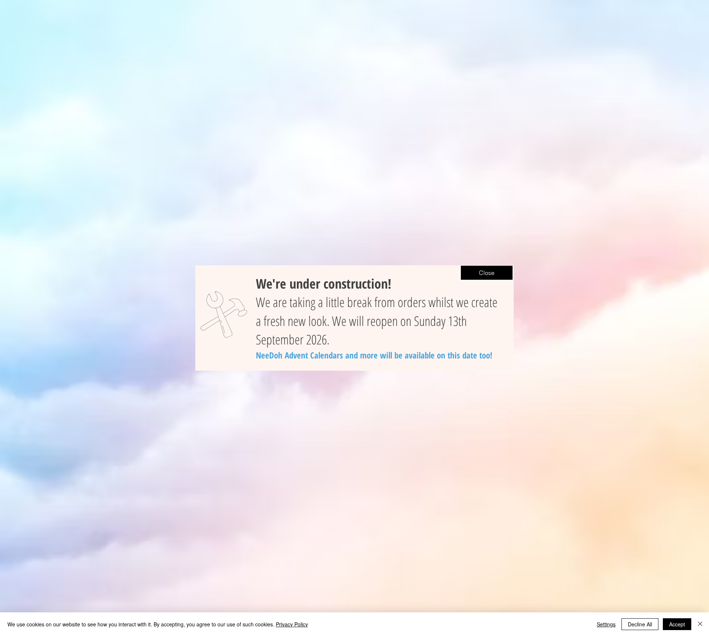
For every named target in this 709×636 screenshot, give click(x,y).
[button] (486, 272)
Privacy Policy (292, 624)
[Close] (700, 624)
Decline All (640, 624)
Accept (677, 624)
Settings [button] (606, 624)
